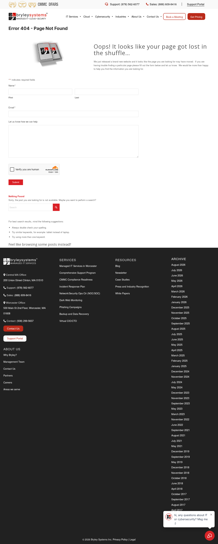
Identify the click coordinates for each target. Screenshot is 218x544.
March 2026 (178, 291)
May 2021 (176, 446)
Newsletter (121, 272)
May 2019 (176, 462)
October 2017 (178, 494)
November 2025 (180, 312)
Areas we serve (11, 389)
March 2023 (178, 414)
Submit (15, 182)
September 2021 (180, 430)
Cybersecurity (102, 16)
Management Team (14, 361)
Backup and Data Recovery (74, 314)
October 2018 (178, 478)
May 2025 (176, 344)
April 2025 (176, 350)
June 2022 (177, 424)
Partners (8, 375)
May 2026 (176, 280)
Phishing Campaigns (70, 307)
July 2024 (176, 382)
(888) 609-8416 (22, 295)
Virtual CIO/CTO (68, 321)
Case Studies (122, 279)
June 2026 (177, 275)
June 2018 (177, 483)
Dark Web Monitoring (70, 300)
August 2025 (178, 328)
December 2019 (180, 451)
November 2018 (180, 472)
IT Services (72, 16)
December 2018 (180, 467)
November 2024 (180, 376)
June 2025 (177, 339)
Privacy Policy (120, 539)
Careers (7, 382)
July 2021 (176, 440)
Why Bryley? (10, 355)
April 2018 (176, 488)
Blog (117, 266)
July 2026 (176, 270)
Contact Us (153, 16)
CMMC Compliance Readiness (75, 279)
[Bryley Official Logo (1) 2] (34, 16)
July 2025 (176, 334)
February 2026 (179, 296)
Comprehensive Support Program (77, 272)
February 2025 (179, 360)
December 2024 (180, 371)
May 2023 (176, 408)
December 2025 (180, 307)
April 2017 (176, 510)
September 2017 (180, 499)
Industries (120, 16)
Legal (133, 539)
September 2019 (180, 456)
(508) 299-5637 (25, 321)
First (11, 97)
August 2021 (178, 435)
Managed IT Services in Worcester (78, 266)
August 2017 (178, 504)
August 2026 (178, 264)
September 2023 (180, 403)
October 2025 (178, 318)
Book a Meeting (174, 17)
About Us (136, 16)
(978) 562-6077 (25, 287)
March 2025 (178, 355)
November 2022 (180, 419)
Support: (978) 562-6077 (124, 4)
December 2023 (180, 392)
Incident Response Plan (72, 286)
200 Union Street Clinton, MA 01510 (23, 280)
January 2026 (178, 302)
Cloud (86, 16)
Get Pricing (196, 17)
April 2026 (176, 286)
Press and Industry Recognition (132, 286)
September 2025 (180, 323)
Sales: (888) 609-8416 (163, 4)
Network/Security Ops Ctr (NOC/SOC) (79, 293)
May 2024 (176, 387)
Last (77, 97)
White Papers (122, 293)
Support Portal (195, 4)
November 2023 (180, 398)
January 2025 (178, 366)
